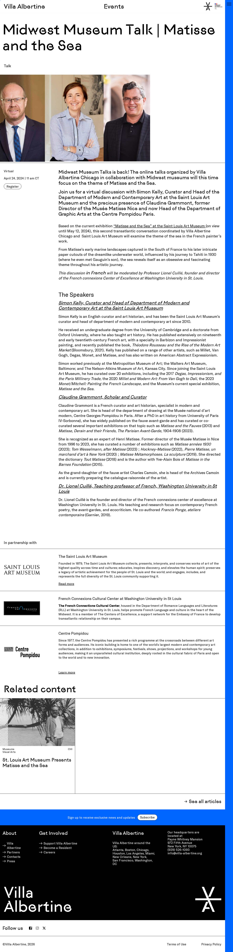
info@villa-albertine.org (185, 853)
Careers (49, 852)
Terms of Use (176, 944)
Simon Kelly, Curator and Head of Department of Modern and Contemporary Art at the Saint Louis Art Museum (123, 305)
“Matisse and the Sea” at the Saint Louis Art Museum (159, 225)
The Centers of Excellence (117, 614)
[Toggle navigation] (229, 4)
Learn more (66, 672)
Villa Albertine (24, 6)
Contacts (13, 856)
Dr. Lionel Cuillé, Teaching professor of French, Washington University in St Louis (137, 488)
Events (114, 6)
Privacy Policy (211, 944)
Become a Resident (58, 848)
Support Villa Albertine (60, 843)
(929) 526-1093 (179, 849)
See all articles (205, 801)
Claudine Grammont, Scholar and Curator (102, 397)
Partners (13, 852)
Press (11, 861)
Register (12, 186)
